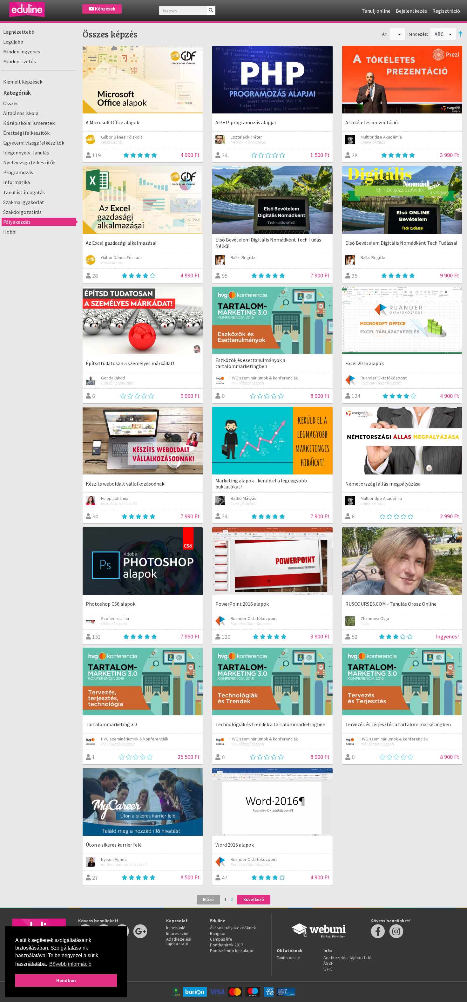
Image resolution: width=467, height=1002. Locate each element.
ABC (439, 34)
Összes (10, 103)
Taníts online (288, 957)
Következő (253, 899)
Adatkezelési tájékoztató (178, 941)
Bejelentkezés (411, 11)
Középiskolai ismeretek (29, 123)
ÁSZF (328, 963)
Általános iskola (20, 113)
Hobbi (10, 231)
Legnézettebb (18, 32)
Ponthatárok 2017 (226, 945)
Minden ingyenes (21, 51)
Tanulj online (376, 11)
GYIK (327, 969)
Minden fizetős (19, 61)
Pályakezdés (16, 222)
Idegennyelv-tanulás (26, 152)
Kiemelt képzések (22, 81)
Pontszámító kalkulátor (232, 950)
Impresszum (178, 933)
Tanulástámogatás (24, 192)
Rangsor (218, 933)
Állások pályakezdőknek (233, 927)
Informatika (16, 182)
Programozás (18, 172)
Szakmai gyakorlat (23, 202)
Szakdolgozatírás (22, 212)
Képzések (104, 9)
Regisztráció (446, 11)
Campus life (221, 939)
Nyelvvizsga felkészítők (29, 162)
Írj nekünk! (175, 927)
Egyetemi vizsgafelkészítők (33, 143)
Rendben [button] (66, 980)
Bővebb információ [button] (70, 964)
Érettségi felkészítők (26, 133)
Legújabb (13, 41)
